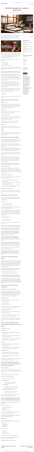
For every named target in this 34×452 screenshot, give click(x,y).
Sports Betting (17, 2)
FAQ (24, 2)
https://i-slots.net (25, 76)
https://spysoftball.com (26, 89)
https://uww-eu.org (25, 86)
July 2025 (24, 64)
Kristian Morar (12, 12)
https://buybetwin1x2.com (26, 75)
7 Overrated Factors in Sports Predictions (26, 447)
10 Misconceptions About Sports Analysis (8, 447)
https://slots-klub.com (25, 80)
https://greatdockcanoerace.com (27, 88)
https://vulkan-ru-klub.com (26, 79)
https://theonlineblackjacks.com (27, 78)
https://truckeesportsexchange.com (27, 87)
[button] (32, 3)
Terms (30, 2)
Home (13, 2)
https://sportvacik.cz (25, 92)
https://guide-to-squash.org (26, 83)
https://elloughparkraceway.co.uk (27, 84)
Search (24, 35)
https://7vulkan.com (25, 82)
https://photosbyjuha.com (26, 85)
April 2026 (24, 61)
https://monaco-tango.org (26, 91)
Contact (30, 4)
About (21, 2)
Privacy (27, 2)
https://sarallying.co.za (26, 93)
